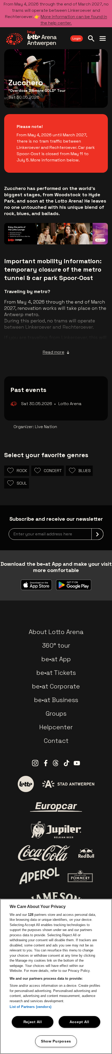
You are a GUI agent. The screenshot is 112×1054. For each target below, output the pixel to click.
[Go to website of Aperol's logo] (39, 875)
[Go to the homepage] (31, 38)
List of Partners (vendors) (30, 1007)
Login (76, 38)
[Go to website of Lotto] (26, 784)
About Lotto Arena (56, 632)
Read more (53, 352)
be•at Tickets (56, 673)
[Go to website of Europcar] (56, 807)
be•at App (56, 659)
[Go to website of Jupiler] (56, 829)
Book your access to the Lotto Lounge (56, 230)
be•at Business (56, 700)
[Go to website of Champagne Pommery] (80, 876)
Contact (56, 741)
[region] (56, 976)
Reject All (32, 1022)
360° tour (56, 645)
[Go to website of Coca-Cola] (44, 853)
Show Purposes (56, 1041)
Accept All (79, 1022)
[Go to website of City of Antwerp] (68, 783)
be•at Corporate (56, 686)
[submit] (97, 534)
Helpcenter (56, 727)
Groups (56, 713)
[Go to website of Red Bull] (86, 853)
